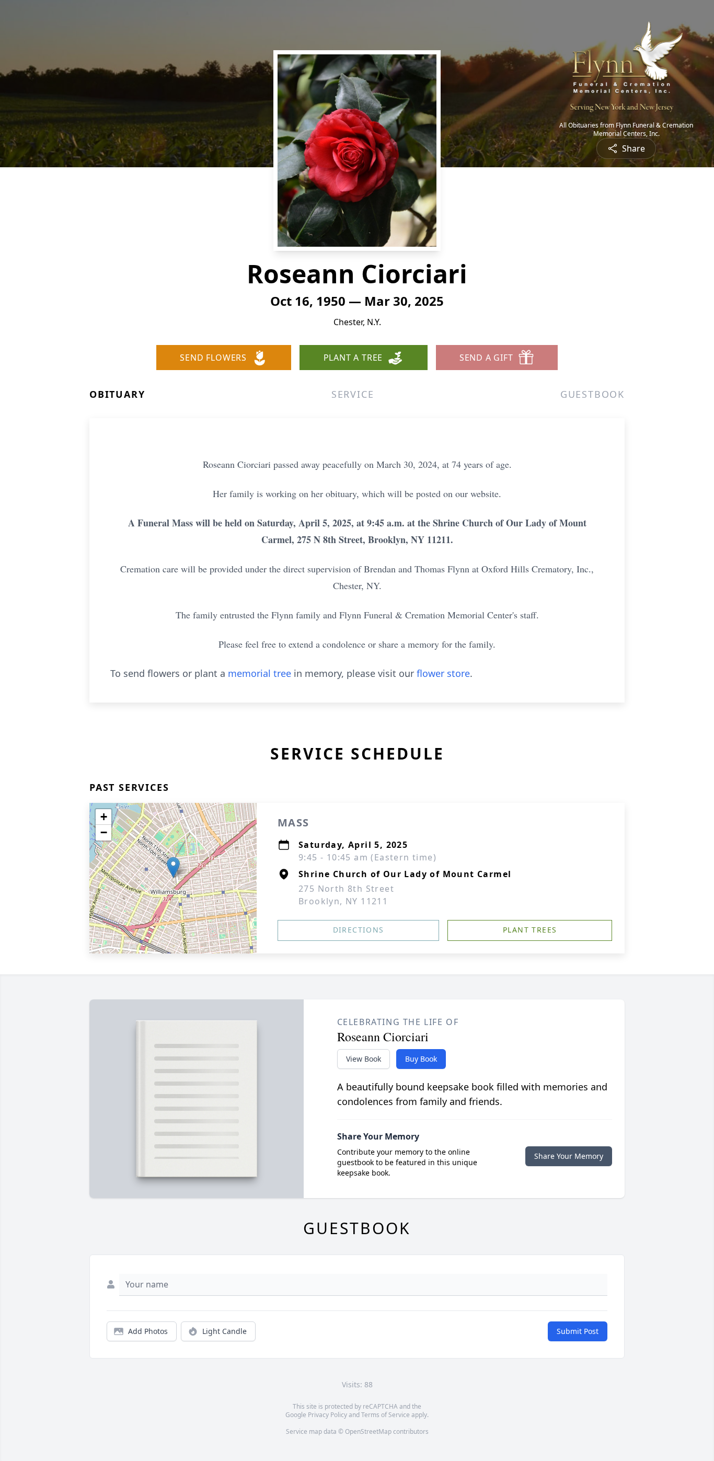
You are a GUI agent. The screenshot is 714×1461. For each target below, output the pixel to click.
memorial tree (259, 673)
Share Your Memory (568, 1156)
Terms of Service (385, 1414)
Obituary (117, 394)
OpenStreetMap (368, 1431)
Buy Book (421, 1059)
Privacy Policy (327, 1414)
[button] (173, 867)
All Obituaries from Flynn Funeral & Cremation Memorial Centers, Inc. (626, 129)
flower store (443, 673)
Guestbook (592, 394)
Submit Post (577, 1331)
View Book (363, 1059)
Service (352, 394)
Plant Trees (530, 930)
